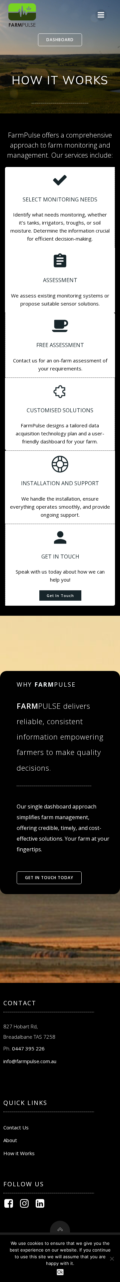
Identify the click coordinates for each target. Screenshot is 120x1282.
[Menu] (101, 15)
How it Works (19, 1153)
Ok (60, 1272)
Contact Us (16, 1127)
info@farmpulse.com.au (29, 1061)
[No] (111, 1258)
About (10, 1140)
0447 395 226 (28, 1048)
